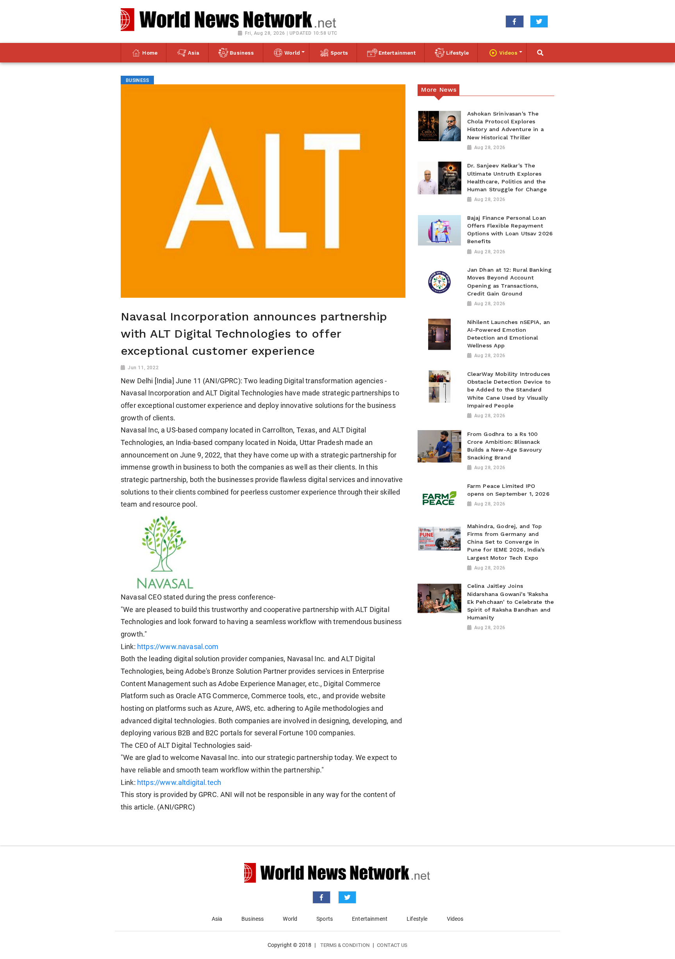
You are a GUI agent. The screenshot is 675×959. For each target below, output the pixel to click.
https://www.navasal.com (178, 647)
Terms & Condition (345, 945)
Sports (324, 919)
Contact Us (392, 945)
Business (252, 919)
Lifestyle (417, 919)
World (290, 919)
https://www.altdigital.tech (179, 782)
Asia (217, 919)
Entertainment (370, 919)
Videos (455, 919)
